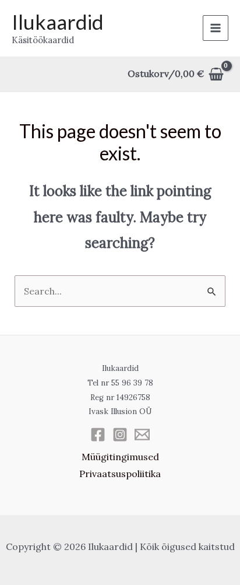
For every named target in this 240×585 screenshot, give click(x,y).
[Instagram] (120, 434)
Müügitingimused (120, 457)
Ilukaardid (58, 21)
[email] (142, 434)
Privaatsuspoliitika (120, 473)
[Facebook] (97, 434)
